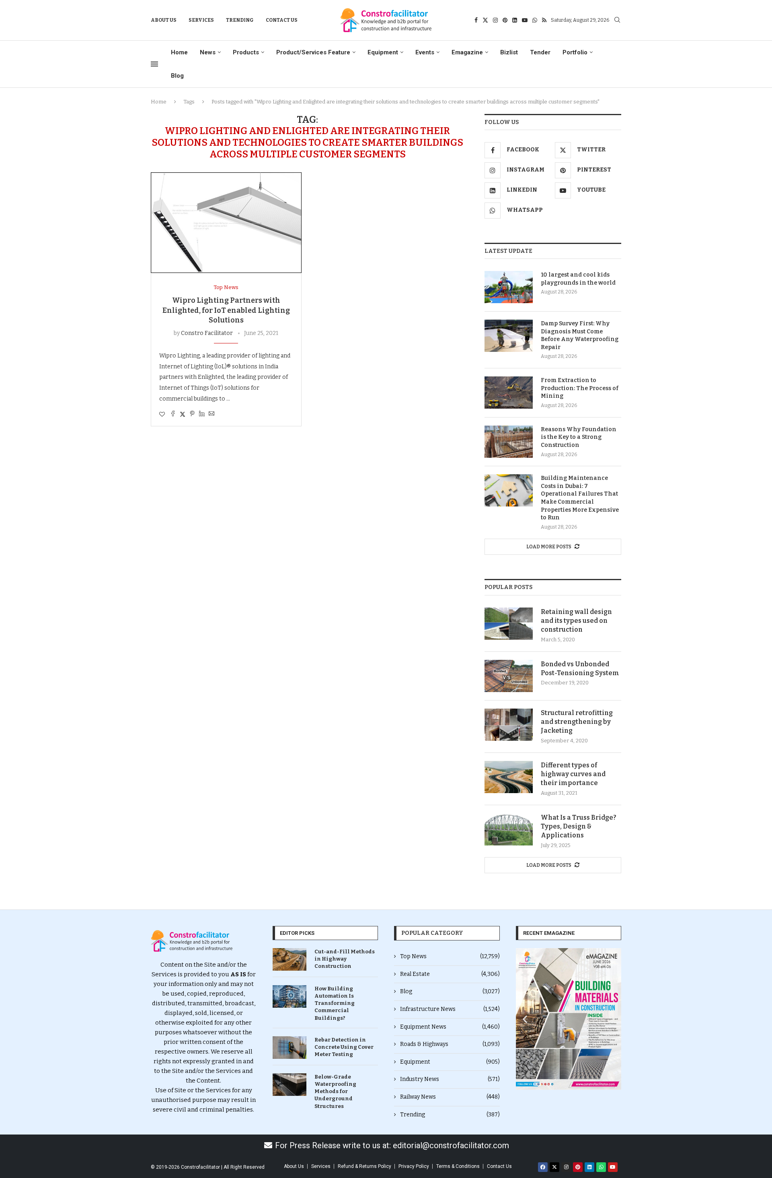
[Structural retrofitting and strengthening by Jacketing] (509, 725)
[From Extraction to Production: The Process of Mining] (509, 392)
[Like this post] (162, 414)
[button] (525, 1019)
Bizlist (509, 52)
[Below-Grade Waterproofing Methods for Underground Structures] (289, 1084)
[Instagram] (495, 20)
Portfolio (575, 52)
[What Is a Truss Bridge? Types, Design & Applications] (509, 829)
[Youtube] (525, 20)
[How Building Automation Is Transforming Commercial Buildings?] (289, 996)
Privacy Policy (413, 1166)
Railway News (450, 1096)
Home (179, 52)
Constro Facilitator (207, 333)
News (208, 52)
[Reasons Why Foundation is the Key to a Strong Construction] (509, 442)
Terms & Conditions (458, 1166)
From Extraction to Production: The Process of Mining (579, 388)
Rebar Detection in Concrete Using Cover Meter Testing (344, 1047)
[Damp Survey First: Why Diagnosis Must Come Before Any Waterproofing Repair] (509, 336)
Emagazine (467, 52)
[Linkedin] (514, 20)
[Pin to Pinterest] (192, 414)
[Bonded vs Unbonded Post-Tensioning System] (509, 676)
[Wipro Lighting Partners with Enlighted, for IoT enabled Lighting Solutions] (226, 222)
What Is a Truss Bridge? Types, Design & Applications (578, 826)
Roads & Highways (450, 1044)
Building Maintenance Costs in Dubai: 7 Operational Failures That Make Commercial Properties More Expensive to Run (580, 498)
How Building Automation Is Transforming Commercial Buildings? (334, 1003)
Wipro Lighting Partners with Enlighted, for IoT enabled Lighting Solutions (226, 310)
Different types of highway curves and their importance (573, 774)
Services (201, 20)
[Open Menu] (154, 64)
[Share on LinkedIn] (202, 414)
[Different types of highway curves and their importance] (509, 777)
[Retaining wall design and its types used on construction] (509, 624)
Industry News (450, 1079)
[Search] (617, 20)
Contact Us (282, 20)
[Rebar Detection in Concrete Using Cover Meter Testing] (289, 1047)
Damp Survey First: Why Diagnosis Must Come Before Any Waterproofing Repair (579, 335)
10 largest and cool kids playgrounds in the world (578, 278)
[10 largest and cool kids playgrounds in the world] (509, 287)
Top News (450, 956)
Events (424, 52)
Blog (177, 75)
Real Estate (450, 974)
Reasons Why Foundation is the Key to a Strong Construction (578, 437)
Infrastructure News (450, 1009)
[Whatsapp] (535, 20)
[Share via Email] (211, 414)
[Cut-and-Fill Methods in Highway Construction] (289, 959)
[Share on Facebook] (173, 414)
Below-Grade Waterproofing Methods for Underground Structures (335, 1091)
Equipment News (450, 1026)
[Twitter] (485, 20)
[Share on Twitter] (182, 414)
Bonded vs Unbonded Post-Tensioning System (580, 668)
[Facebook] (476, 20)
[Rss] (544, 20)
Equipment (383, 52)
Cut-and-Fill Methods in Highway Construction (344, 959)
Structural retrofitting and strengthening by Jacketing (577, 722)
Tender (540, 52)
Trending (240, 20)
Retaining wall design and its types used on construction (576, 621)
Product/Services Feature (313, 52)
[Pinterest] (505, 20)
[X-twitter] (554, 1167)
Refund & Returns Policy (364, 1166)
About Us (164, 20)
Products (246, 52)
